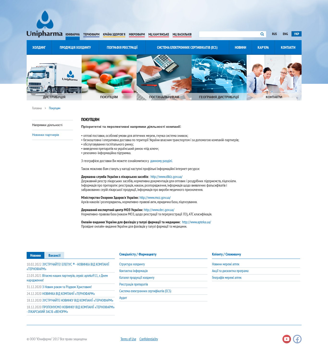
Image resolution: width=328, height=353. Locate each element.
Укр (296, 34)
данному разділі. (161, 160)
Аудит (123, 297)
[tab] (35, 255)
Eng (285, 34)
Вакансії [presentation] (55, 255)
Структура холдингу (132, 264)
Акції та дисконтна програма (230, 270)
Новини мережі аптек (225, 264)
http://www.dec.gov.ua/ (159, 209)
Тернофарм (91, 34)
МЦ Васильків (182, 34)
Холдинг (39, 47)
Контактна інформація (133, 270)
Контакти (288, 47)
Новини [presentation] (35, 255)
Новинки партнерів (45, 135)
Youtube (286, 339)
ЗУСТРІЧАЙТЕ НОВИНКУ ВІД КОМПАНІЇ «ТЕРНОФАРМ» (70, 300)
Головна (37, 108)
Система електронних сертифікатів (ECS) (187, 47)
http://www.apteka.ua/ (196, 221)
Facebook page (297, 339)
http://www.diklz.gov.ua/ (166, 176)
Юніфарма (73, 34)
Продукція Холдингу (75, 47)
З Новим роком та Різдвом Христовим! (59, 287)
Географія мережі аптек (227, 277)
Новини (240, 47)
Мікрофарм (137, 34)
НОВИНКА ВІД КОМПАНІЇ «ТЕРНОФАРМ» (61, 293)
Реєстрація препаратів (133, 284)
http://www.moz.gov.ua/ (155, 197)
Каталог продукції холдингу (136, 277)
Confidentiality (149, 339)
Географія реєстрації (122, 47)
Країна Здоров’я (114, 34)
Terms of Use (128, 339)
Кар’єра (263, 47)
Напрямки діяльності (47, 125)
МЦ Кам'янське (158, 34)
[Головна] (45, 24)
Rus (274, 34)
